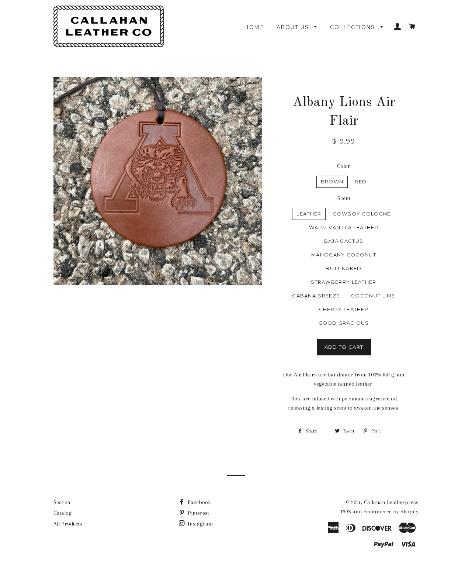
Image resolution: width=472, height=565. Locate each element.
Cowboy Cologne (362, 214)
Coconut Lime (373, 296)
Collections (353, 27)
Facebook (198, 502)
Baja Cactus (343, 241)
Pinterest (197, 513)
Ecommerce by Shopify (391, 511)
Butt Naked (343, 268)
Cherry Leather (343, 309)
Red (361, 182)
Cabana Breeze (316, 296)
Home (254, 27)
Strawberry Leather (343, 282)
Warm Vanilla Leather (343, 227)
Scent (343, 198)
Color (343, 166)
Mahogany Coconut (343, 255)
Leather (308, 214)
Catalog (62, 513)
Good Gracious (344, 323)
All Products (67, 523)
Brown (332, 182)
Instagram (199, 523)
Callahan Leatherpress (391, 502)
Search (61, 502)
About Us (294, 27)
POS (346, 511)
